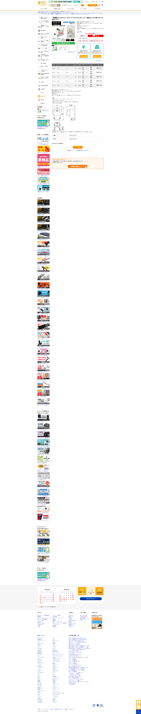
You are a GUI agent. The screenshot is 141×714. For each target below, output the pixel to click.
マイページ (93, 629)
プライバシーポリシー (45, 709)
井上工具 (38, 644)
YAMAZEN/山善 (39, 699)
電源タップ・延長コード (41, 623)
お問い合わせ (97, 1)
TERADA (38, 677)
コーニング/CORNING (40, 657)
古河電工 (38, 691)
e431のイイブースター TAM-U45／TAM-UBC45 (76, 679)
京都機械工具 (39, 653)
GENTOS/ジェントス (40, 662)
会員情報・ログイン (72, 625)
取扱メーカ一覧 (41, 635)
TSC (53, 675)
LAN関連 (54, 619)
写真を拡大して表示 (71, 51)
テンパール (39, 679)
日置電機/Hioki (39, 688)
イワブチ (54, 644)
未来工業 (38, 698)
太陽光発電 (39, 621)
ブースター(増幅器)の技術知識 (73, 677)
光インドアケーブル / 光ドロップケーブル (75, 665)
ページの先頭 (139, 712)
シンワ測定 (39, 665)
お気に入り (100, 60)
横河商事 (54, 699)
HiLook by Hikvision (72, 653)
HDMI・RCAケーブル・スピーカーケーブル (44, 617)
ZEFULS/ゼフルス (55, 667)
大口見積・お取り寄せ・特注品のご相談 (84, 617)
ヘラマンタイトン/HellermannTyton (58, 693)
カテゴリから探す (43, 8)
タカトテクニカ (55, 671)
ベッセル (38, 693)
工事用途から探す (56, 8)
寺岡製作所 (54, 676)
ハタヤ (54, 685)
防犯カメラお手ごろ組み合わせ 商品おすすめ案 (76, 640)
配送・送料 (70, 617)
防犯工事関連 (55, 616)
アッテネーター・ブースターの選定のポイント (76, 672)
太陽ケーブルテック (56, 670)
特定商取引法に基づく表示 (58, 709)
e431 (38, 641)
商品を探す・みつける (72, 623)
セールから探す (83, 8)
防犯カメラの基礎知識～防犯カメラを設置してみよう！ (78, 638)
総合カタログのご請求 (83, 615)
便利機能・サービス (72, 624)
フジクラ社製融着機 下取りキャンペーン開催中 (76, 670)
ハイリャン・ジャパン (56, 684)
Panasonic (39, 686)
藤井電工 (38, 689)
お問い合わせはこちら (90, 598)
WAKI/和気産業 (39, 702)
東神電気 (38, 680)
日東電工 (54, 681)
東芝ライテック (55, 679)
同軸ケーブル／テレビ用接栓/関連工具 (43, 615)
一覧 (78, 635)
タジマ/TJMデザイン (40, 672)
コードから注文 (97, 8)
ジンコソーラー (39, 663)
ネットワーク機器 (40, 620)
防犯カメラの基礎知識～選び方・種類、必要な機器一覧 (78, 639)
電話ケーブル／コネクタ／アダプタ (58, 617)
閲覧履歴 (138, 703)
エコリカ (54, 645)
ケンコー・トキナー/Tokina (57, 656)
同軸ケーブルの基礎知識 (73, 671)
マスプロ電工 (55, 697)
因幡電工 (54, 643)
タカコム (38, 671)
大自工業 (54, 668)
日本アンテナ (39, 682)
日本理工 (54, 682)
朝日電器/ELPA (39, 639)
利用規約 (51, 709)
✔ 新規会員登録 (93, 5)
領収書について (71, 616)
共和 (53, 653)
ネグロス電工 (39, 684)
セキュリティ (71, 626)
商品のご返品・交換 (72, 620)
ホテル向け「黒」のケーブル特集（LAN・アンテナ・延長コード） (79, 681)
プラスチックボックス (56, 624)
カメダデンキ (39, 649)
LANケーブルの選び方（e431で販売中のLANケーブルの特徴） (79, 657)
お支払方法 (70, 619)
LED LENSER (39, 700)
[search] (82, 5)
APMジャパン (39, 645)
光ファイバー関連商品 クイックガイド (75, 666)
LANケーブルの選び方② (72, 658)
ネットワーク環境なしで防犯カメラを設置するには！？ (78, 649)
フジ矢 (54, 690)
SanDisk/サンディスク (56, 659)
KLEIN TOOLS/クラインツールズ (58, 654)
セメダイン (39, 668)
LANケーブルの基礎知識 (72, 659)
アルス (54, 639)
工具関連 (38, 625)
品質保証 (70, 621)
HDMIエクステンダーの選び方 (73, 656)
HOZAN (38, 694)
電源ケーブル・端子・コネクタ (58, 621)
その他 (38, 626)
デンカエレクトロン (56, 677)
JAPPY (54, 662)
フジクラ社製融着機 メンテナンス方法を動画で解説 (77, 668)
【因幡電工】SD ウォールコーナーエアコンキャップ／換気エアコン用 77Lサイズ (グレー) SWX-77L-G (46, 111)
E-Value (54, 641)
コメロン (38, 658)
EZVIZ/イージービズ (56, 640)
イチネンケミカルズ (40, 643)
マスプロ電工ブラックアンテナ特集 (74, 675)
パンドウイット (55, 686)
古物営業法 (66, 709)
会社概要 (38, 709)
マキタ (38, 695)
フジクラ (54, 689)
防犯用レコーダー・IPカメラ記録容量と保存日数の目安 (77, 641)
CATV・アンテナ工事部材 (57, 615)
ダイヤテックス (39, 670)
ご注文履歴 (102, 1)
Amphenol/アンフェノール (41, 640)
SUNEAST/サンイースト (56, 658)
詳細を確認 (79, 31)
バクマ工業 (39, 685)
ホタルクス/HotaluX (56, 694)
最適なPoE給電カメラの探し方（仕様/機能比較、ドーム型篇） (79, 647)
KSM (38, 656)
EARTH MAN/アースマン (41, 638)
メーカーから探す (70, 8)
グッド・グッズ (39, 654)
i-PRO (54, 638)
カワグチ (54, 649)
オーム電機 (39, 648)
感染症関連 (54, 625)
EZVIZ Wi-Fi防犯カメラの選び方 (74, 650)
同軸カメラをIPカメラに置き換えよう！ (75, 644)
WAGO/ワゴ (54, 702)
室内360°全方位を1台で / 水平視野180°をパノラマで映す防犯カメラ (80, 648)
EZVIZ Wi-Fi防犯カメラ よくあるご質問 (75, 652)
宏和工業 (54, 657)
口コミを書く (78, 147)
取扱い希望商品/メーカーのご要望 (84, 619)
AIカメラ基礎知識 (71, 684)
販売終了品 (54, 626)
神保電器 (54, 663)
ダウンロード (73, 135)
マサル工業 (39, 697)
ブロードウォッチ (55, 691)
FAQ (90, 1)
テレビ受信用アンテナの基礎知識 (74, 673)
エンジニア (54, 647)
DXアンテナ (39, 675)
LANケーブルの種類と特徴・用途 (74, 661)
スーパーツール (55, 665)
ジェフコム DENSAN (56, 661)
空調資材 (54, 620)
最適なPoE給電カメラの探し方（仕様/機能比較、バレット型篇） (79, 645)
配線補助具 (39, 616)
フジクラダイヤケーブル (41, 690)
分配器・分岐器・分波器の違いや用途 (75, 676)
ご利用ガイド (87, 1)
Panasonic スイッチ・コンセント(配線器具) (60, 623)
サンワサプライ (39, 661)
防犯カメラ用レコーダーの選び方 (74, 643)
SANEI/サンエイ (40, 659)
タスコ (38, 673)
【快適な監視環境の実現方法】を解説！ (75, 654)
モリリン (54, 698)
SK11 (38, 647)
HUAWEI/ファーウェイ (56, 688)
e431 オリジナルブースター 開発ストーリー (76, 680)
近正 (53, 673)
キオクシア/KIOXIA (56, 652)
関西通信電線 (55, 650)
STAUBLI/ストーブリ (40, 666)
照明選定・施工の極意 (72, 682)
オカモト (54, 648)
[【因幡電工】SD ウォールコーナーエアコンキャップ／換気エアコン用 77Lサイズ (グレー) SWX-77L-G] (39, 110)
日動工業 (54, 680)
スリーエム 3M (39, 667)
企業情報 (93, 1)
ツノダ (54, 672)
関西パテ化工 (39, 652)
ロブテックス (55, 700)
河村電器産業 (39, 650)
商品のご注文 (71, 615)
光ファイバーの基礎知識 (73, 663)
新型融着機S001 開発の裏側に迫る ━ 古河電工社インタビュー (79, 667)
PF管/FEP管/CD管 (40, 624)
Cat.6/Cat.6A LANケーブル (73, 662)
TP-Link (38, 676)
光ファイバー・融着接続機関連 (42, 619)
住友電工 (54, 666)
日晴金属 (38, 681)
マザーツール (55, 695)
